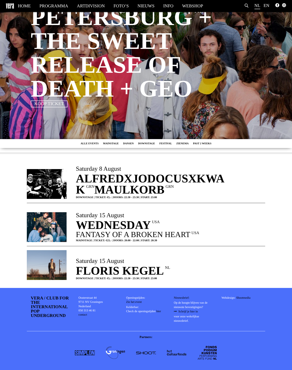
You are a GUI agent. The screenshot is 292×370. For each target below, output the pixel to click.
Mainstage (111, 143)
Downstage (146, 143)
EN (266, 5)
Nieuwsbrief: (181, 297)
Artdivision (91, 5)
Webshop (192, 5)
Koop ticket (49, 103)
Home (24, 5)
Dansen (128, 143)
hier (158, 311)
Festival (165, 143)
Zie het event (134, 302)
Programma (54, 5)
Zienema (182, 143)
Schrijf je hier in (188, 311)
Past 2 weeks (202, 143)
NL (257, 5)
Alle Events (90, 143)
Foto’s (121, 5)
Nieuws (146, 5)
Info (168, 5)
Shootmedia (243, 297)
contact (82, 314)
